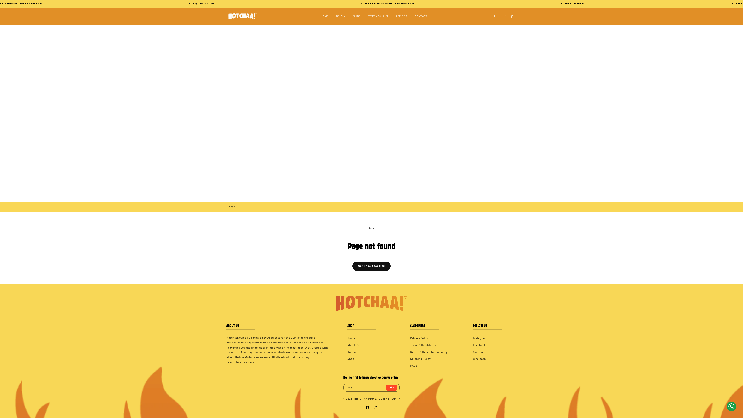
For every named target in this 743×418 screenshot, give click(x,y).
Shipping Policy (420, 359)
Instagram (479, 338)
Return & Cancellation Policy (429, 352)
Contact (352, 352)
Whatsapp (479, 359)
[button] (496, 16)
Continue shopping (371, 266)
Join (391, 387)
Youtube (478, 352)
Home (230, 207)
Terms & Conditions (423, 345)
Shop (350, 359)
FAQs (413, 365)
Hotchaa (361, 398)
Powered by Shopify (384, 398)
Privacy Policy (419, 338)
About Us (353, 345)
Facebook (479, 345)
